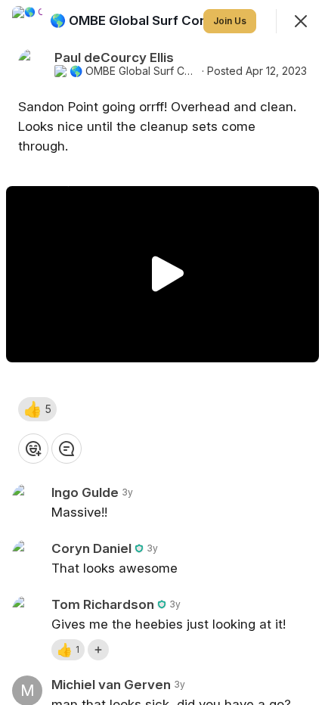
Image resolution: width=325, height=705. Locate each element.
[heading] (154, 20)
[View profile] (27, 21)
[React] (33, 448)
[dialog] (162, 352)
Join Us (229, 20)
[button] (37, 409)
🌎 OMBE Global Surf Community (134, 71)
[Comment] (66, 448)
